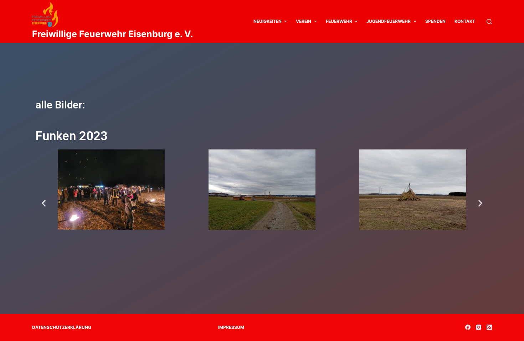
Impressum (231, 327)
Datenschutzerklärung (61, 327)
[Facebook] (468, 327)
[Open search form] (489, 21)
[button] (43, 203)
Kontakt (464, 21)
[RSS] (489, 327)
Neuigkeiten (267, 21)
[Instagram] (478, 327)
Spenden (435, 21)
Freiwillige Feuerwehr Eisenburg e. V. (112, 34)
